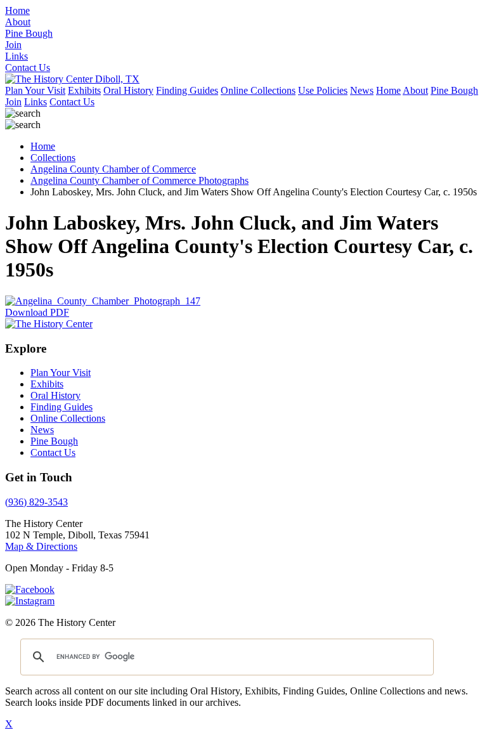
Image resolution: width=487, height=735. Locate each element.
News (361, 90)
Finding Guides (187, 90)
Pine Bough (454, 90)
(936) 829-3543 (36, 502)
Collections (52, 157)
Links (35, 101)
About (415, 90)
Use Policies (322, 90)
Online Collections (258, 90)
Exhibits (84, 90)
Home (388, 90)
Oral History (128, 90)
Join (13, 101)
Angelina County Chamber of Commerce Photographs (139, 180)
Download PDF (37, 312)
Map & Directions (41, 546)
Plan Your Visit (35, 90)
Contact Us (71, 101)
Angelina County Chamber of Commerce (113, 169)
